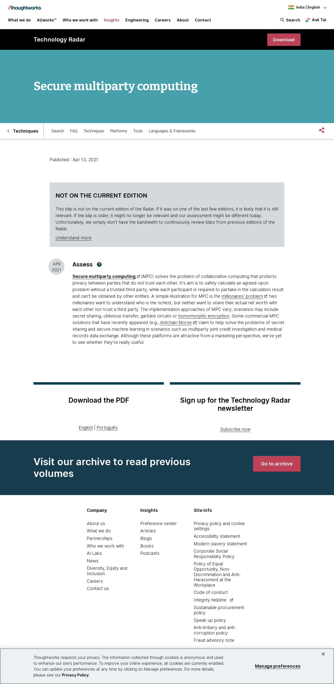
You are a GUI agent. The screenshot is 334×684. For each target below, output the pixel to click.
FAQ (74, 130)
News (93, 560)
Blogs (146, 538)
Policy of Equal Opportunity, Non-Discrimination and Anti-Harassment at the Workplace (217, 574)
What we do (99, 530)
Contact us (98, 588)
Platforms (118, 130)
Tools (138, 130)
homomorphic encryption (203, 315)
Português (107, 427)
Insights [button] (111, 20)
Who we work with (105, 545)
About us (96, 523)
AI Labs (94, 553)
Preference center (158, 523)
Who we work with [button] (80, 20)
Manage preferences (278, 666)
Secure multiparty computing (104, 276)
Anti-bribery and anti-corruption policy (215, 630)
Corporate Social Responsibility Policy (214, 553)
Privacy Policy (75, 675)
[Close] (323, 654)
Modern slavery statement (220, 543)
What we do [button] (19, 20)
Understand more (73, 237)
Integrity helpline (210, 599)
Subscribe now (235, 429)
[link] (284, 39)
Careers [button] (163, 20)
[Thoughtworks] (24, 5)
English (86, 427)
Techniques (93, 130)
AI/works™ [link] (46, 20)
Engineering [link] (137, 20)
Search (293, 20)
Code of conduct (211, 592)
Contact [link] (203, 20)
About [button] (183, 20)
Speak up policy (210, 620)
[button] (99, 264)
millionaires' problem (242, 296)
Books (147, 545)
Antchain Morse (176, 322)
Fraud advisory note (214, 640)
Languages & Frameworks (172, 130)
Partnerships (99, 538)
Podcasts (149, 553)
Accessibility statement (217, 536)
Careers (95, 581)
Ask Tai (319, 19)
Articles (148, 530)
